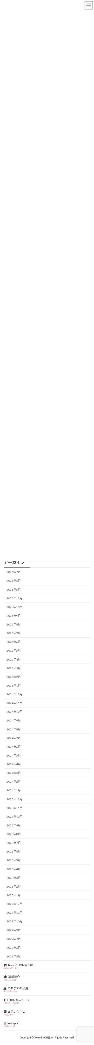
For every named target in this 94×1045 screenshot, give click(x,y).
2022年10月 (14, 921)
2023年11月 (14, 808)
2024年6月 (14, 746)
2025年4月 (14, 659)
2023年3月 (14, 877)
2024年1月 (14, 790)
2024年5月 (14, 755)
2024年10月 (14, 712)
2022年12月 (14, 904)
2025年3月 (14, 668)
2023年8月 (14, 834)
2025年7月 (14, 633)
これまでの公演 (16, 989)
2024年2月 (14, 781)
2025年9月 (14, 616)
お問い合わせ (14, 1013)
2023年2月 (14, 886)
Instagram (12, 1024)
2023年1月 (14, 895)
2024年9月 (14, 720)
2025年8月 (14, 624)
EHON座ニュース (17, 1001)
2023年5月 (14, 860)
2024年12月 (14, 694)
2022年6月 (14, 947)
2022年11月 (14, 912)
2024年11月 (14, 703)
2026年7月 (14, 572)
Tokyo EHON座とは (18, 966)
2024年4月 (14, 764)
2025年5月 (14, 650)
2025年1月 (14, 685)
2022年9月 (14, 930)
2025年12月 (14, 598)
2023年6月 (14, 851)
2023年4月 (14, 869)
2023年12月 (14, 799)
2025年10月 (14, 607)
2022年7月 (14, 939)
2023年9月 (14, 825)
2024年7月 (14, 738)
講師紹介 (12, 978)
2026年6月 (14, 580)
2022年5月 (14, 956)
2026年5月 (14, 589)
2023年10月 (14, 816)
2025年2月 (14, 676)
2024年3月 (14, 773)
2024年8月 (14, 729)
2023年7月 (14, 843)
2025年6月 (14, 642)
